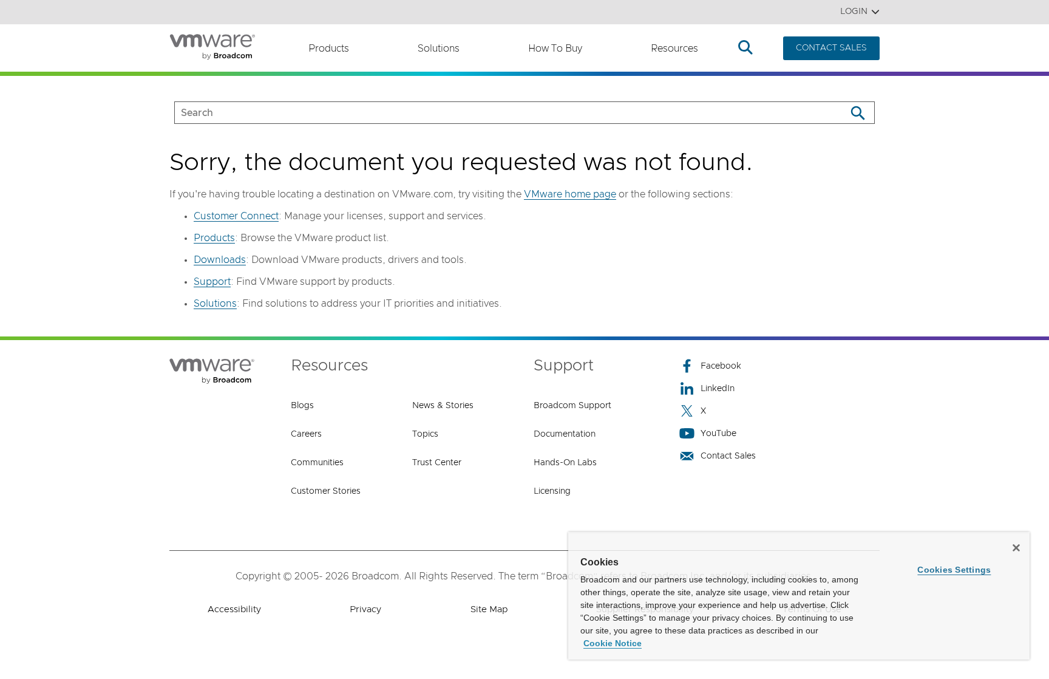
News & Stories (443, 405)
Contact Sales (728, 456)
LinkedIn (718, 388)
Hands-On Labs (565, 463)
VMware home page (570, 194)
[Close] (1016, 547)
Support (212, 282)
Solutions (439, 48)
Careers (306, 434)
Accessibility (234, 609)
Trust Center (436, 463)
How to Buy (555, 48)
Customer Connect (236, 216)
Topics (425, 434)
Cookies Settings (954, 570)
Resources (674, 48)
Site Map (489, 609)
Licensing (552, 491)
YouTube (718, 433)
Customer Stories (326, 491)
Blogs (302, 405)
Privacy (365, 609)
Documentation (565, 434)
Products (328, 48)
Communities (317, 463)
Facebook (721, 366)
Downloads (220, 260)
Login (853, 11)
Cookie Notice (612, 643)
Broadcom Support (572, 405)
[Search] (857, 112)
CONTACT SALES (831, 48)
